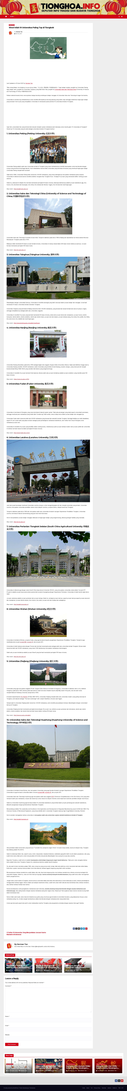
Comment (8, 986)
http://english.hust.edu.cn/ (21, 819)
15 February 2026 (102, 1070)
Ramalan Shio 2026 (71, 1064)
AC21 (52, 796)
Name (7, 1016)
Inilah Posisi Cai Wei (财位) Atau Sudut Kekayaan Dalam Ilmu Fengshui (18, 1068)
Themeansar (32, 1088)
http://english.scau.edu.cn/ (21, 604)
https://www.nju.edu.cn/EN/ (21, 379)
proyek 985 (23, 642)
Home (12, 16)
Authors (109, 1088)
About (88, 1088)
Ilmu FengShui (10, 1064)
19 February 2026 (43, 1070)
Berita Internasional (41, 963)
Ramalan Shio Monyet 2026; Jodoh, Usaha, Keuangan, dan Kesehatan (78, 1068)
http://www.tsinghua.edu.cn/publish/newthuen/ (27, 323)
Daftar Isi (115, 1088)
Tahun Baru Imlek (51, 1064)
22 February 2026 (13, 1070)
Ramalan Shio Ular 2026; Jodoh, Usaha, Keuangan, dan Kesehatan (107, 1068)
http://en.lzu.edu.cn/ (19, 522)
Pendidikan (11, 25)
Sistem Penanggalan (41, 1064)
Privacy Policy (97, 1088)
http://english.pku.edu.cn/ (21, 189)
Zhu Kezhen (24, 696)
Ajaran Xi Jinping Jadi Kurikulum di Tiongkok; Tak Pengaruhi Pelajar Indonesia (48, 967)
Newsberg (25, 1088)
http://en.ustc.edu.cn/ (20, 250)
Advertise (104, 1088)
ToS (91, 1088)
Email (7, 1025)
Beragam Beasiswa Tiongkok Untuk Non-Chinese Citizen (75, 967)
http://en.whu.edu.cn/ (20, 656)
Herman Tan (19, 31)
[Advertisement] (48, 71)
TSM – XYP (120, 1088)
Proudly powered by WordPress (11, 1088)
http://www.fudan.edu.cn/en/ (22, 433)
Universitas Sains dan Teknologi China (65, 89)
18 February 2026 (72, 1070)
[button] (119, 16)
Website (7, 1034)
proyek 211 (30, 642)
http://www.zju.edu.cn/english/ (22, 715)
